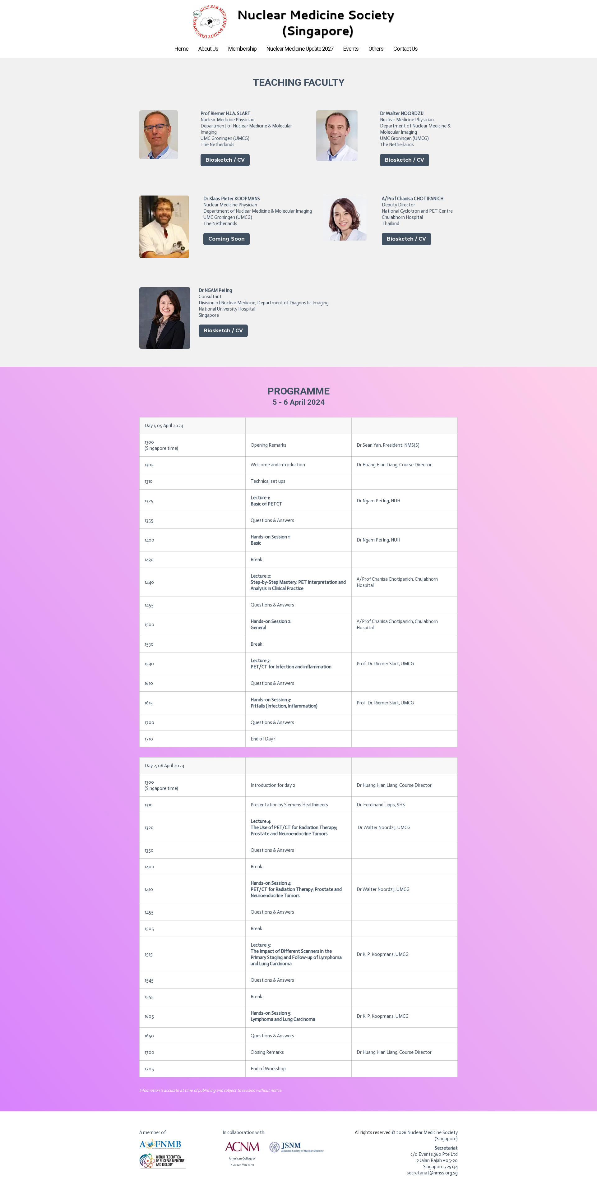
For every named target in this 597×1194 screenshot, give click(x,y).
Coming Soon (226, 239)
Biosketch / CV (225, 160)
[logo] (298, 22)
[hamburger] (112, 10)
